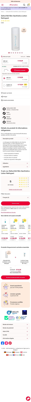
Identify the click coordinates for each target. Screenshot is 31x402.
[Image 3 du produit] (13, 52)
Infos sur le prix (6, 56)
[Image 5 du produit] (17, 52)
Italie (23, 355)
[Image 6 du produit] (19, 52)
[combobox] (6, 70)
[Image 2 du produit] (11, 52)
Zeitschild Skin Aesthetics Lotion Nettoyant (6, 262)
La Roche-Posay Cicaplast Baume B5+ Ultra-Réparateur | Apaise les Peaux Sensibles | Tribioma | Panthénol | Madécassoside (24, 262)
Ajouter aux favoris (7, 93)
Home (2, 11)
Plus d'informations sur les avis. (8, 212)
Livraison (15, 66)
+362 (24, 30)
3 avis (2, 22)
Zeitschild (8, 118)
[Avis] (5, 21)
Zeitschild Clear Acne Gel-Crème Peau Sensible (22, 227)
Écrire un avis (15, 203)
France (17, 355)
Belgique (17, 352)
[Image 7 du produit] (21, 52)
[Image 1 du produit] (9, 52)
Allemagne (9, 352)
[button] (15, 138)
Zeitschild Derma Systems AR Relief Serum (5, 227)
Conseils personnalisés (8, 100)
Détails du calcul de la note (15, 189)
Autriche (25, 352)
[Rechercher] (24, 5)
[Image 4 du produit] (15, 52)
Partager (5, 96)
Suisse (10, 355)
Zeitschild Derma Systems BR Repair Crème (13, 227)
